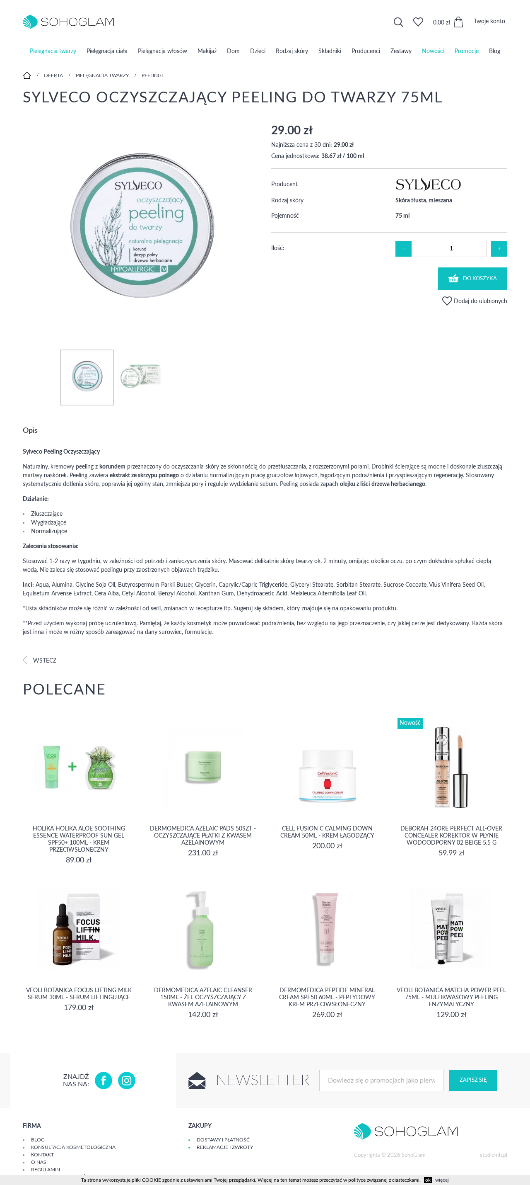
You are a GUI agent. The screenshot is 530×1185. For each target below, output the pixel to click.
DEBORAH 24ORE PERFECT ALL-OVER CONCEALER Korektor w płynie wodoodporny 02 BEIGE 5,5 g (451, 836)
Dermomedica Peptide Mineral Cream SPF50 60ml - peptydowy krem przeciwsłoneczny (327, 998)
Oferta (53, 75)
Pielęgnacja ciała (107, 51)
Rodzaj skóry (292, 51)
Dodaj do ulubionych (479, 301)
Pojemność (285, 216)
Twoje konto (489, 21)
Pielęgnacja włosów (162, 51)
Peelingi (152, 75)
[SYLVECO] (428, 189)
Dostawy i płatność (223, 1139)
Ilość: (277, 248)
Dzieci (257, 51)
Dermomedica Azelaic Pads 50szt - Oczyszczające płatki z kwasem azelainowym (203, 836)
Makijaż (207, 51)
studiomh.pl (493, 1155)
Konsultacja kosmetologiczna (73, 1147)
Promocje (467, 51)
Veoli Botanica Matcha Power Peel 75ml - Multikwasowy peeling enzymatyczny (451, 998)
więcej (442, 1180)
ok (428, 1180)
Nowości (433, 51)
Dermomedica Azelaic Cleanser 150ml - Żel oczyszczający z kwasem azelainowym (203, 998)
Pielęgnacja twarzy (53, 51)
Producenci (366, 51)
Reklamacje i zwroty (225, 1147)
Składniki (329, 51)
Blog (494, 51)
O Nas (38, 1162)
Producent (284, 184)
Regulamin (45, 1169)
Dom (233, 51)
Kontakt (42, 1154)
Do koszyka (480, 279)
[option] (141, 228)
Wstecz (43, 661)
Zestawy (401, 51)
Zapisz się (473, 1080)
